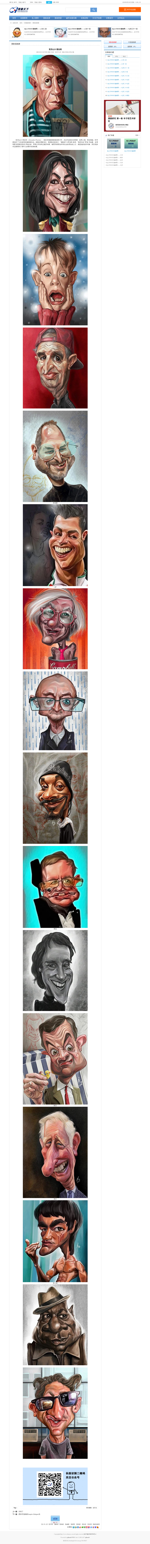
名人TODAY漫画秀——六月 (114, 162)
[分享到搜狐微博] (97, 1527)
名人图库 (35, 18)
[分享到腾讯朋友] (82, 1527)
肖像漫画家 (27, 23)
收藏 (67, 1524)
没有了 (21, 1511)
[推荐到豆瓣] (84, 1527)
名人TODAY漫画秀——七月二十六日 (118, 87)
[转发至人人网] (78, 1527)
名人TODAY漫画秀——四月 (114, 157)
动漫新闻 (23, 18)
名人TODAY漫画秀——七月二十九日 (118, 79)
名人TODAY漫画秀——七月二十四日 (118, 95)
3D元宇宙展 (97, 18)
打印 (50, 1524)
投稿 (61, 1524)
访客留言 (109, 18)
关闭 (89, 1524)
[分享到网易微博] (93, 1527)
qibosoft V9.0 (70, 1537)
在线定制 (84, 18)
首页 (14, 18)
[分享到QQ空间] (76, 1527)
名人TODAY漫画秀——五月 (114, 160)
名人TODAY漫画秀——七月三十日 (118, 72)
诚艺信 (95, 1508)
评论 (84, 1524)
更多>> (138, 135)
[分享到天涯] (91, 1527)
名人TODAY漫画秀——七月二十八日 (118, 76)
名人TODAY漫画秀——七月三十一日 (125, 29)
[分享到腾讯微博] (73, 1527)
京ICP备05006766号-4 (90, 1534)
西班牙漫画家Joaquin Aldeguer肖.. (30, 1514)
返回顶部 (96, 1524)
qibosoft (87, 1537)
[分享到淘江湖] (87, 1527)
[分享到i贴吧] (89, 1527)
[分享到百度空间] (95, 1527)
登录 (57, 2)
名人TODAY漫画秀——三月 (114, 155)
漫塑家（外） (112, 46)
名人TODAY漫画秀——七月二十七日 (118, 83)
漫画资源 (58, 18)
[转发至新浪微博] (80, 1527)
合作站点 (120, 18)
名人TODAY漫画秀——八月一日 (79, 29)
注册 (54, 2)
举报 (78, 1524)
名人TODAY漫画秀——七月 (114, 165)
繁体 (56, 1524)
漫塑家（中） (132, 46)
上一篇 (15, 1511)
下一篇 (15, 1514)
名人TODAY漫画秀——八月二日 (35, 29)
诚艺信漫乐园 (71, 18)
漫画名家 (46, 18)
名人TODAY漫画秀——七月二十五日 (118, 91)
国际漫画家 (36, 23)
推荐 (72, 1524)
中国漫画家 (132, 42)
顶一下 (55, 1522)
